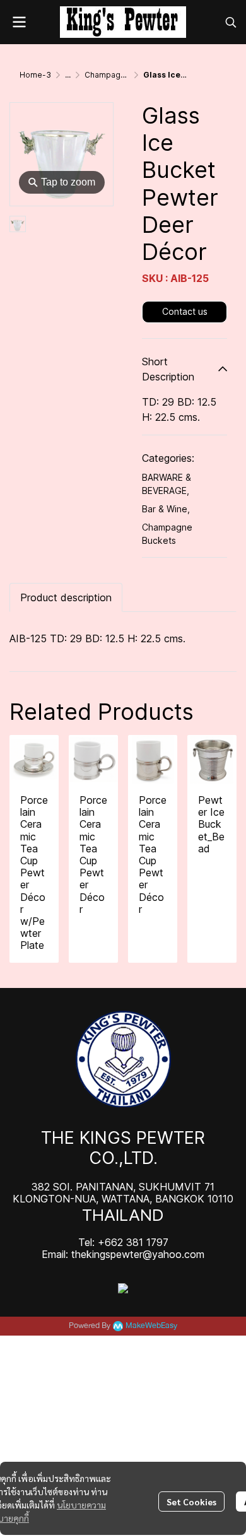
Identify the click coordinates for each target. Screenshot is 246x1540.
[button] (231, 22)
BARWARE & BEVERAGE (166, 484)
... (68, 74)
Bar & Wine (166, 508)
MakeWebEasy (151, 1325)
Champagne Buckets (123, 74)
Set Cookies (191, 1501)
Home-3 (35, 74)
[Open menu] (19, 22)
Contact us (185, 311)
